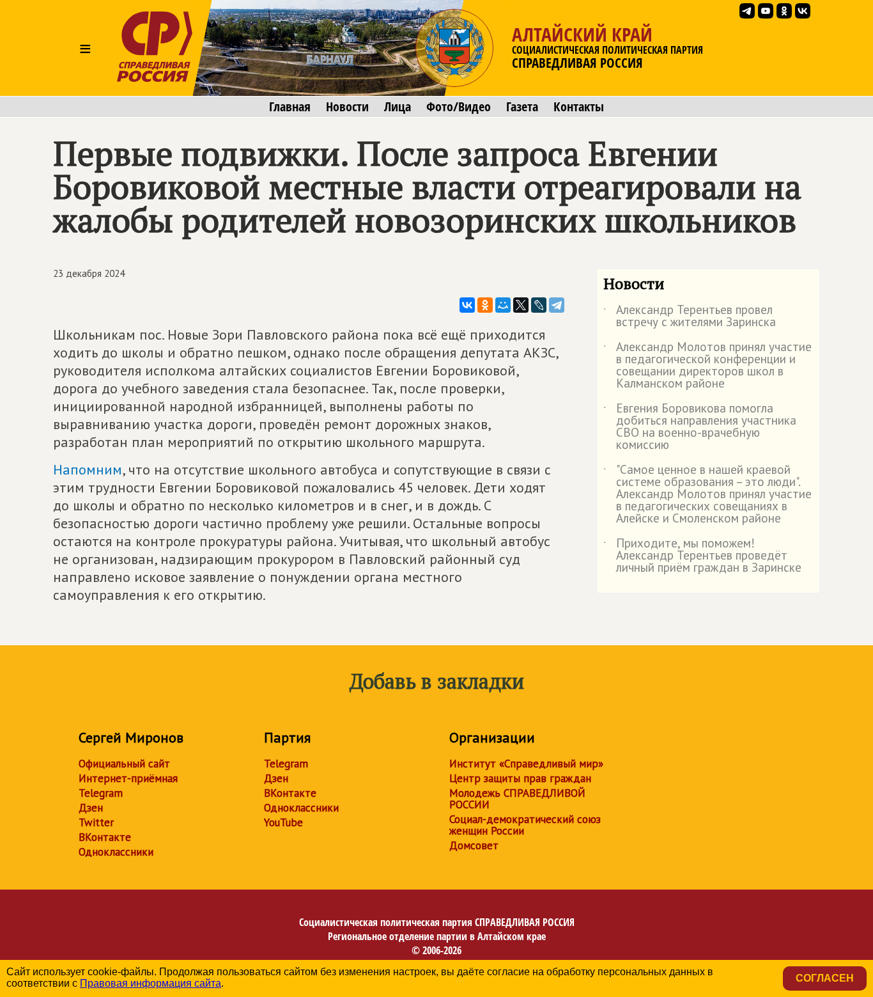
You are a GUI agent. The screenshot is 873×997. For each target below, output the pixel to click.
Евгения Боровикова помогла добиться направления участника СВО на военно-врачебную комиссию (699, 427)
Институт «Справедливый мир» (526, 763)
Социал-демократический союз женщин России (525, 824)
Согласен (825, 978)
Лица (397, 107)
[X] (521, 305)
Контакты (578, 107)
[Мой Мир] (503, 305)
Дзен (91, 807)
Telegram (101, 793)
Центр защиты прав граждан (520, 778)
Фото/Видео (458, 107)
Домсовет (473, 845)
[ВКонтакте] (467, 305)
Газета (522, 107)
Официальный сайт (124, 763)
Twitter (96, 822)
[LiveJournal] (538, 305)
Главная (290, 107)
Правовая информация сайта (150, 983)
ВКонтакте (105, 837)
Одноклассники (116, 852)
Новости (347, 107)
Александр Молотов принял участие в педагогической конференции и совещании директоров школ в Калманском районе (707, 366)
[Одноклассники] (485, 305)
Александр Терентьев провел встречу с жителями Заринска (689, 316)
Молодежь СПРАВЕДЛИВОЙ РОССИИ (517, 798)
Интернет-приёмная (128, 778)
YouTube (283, 822)
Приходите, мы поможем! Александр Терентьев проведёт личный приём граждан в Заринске (702, 556)
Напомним (87, 469)
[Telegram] (556, 305)
